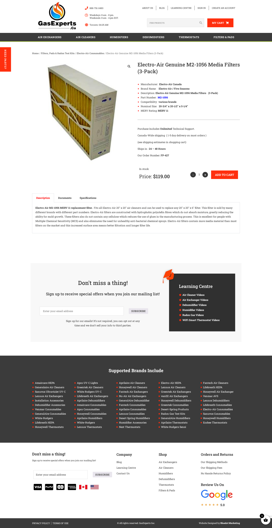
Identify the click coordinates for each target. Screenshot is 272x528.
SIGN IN (202, 7)
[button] (129, 66)
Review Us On (212, 484)
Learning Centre (181, 7)
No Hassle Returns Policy (216, 473)
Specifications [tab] (88, 197)
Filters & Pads (224, 37)
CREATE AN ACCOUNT (223, 7)
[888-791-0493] (86, 8)
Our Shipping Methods (214, 462)
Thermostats (189, 37)
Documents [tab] (64, 197)
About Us (147, 7)
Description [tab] (43, 197)
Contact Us (123, 473)
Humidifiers (119, 37)
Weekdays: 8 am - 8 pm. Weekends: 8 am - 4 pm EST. (104, 16)
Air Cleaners (85, 37)
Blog (162, 7)
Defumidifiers (167, 479)
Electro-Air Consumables (90, 53)
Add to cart (224, 175)
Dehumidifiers (153, 37)
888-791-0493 (96, 8)
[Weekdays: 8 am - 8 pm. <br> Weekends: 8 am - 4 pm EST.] (86, 15)
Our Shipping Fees (211, 467)
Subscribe (138, 311)
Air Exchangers (50, 37)
